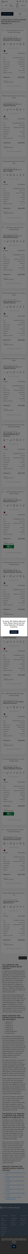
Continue (14, 632)
